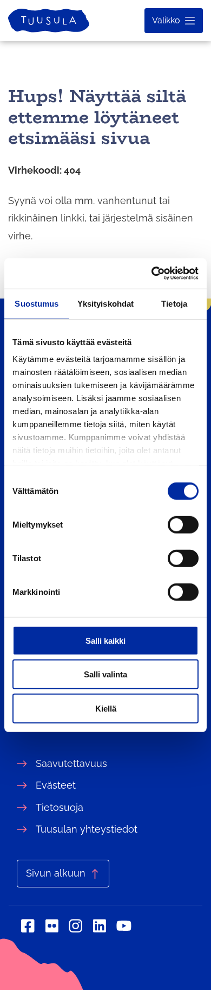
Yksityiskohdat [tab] (105, 303)
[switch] (183, 524)
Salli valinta (105, 674)
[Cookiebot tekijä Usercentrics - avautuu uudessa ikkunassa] (152, 273)
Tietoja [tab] (174, 303)
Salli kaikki (105, 640)
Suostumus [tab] (36, 303)
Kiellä (105, 708)
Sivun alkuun (55, 873)
